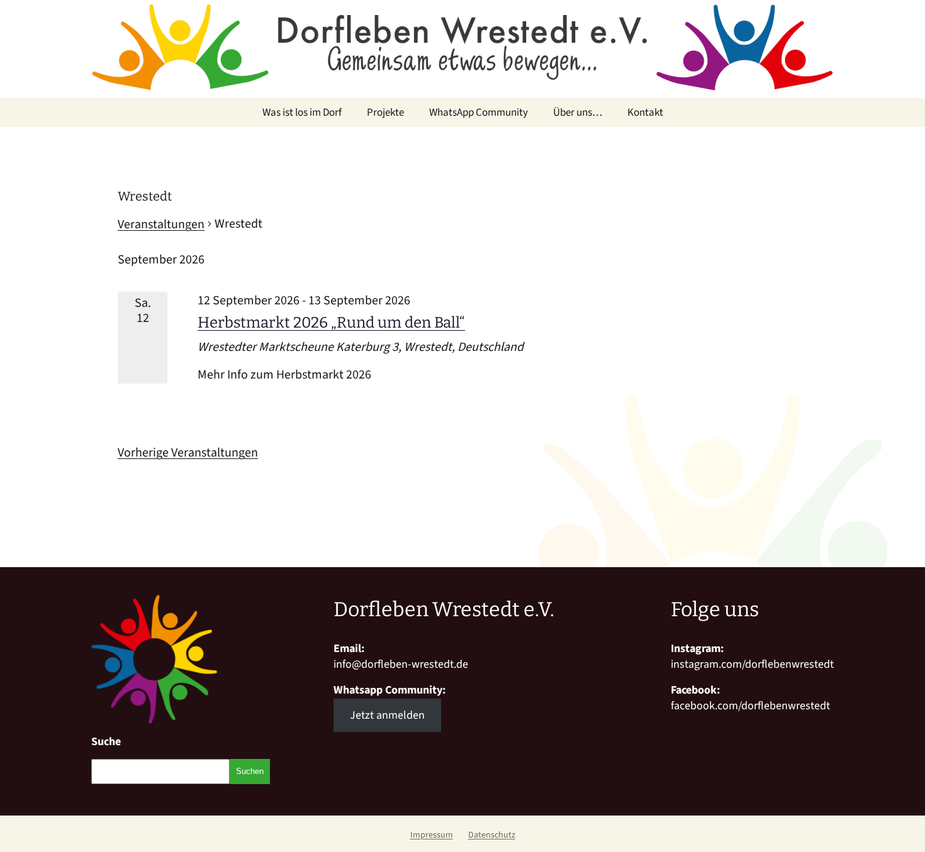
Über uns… (577, 112)
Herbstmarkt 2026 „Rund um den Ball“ (331, 322)
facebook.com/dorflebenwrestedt (750, 706)
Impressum (431, 835)
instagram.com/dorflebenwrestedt (752, 664)
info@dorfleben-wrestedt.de (401, 664)
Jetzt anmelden (387, 715)
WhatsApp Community (478, 112)
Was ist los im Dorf (302, 112)
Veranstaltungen (161, 224)
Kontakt (645, 112)
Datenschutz (491, 835)
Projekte (385, 112)
